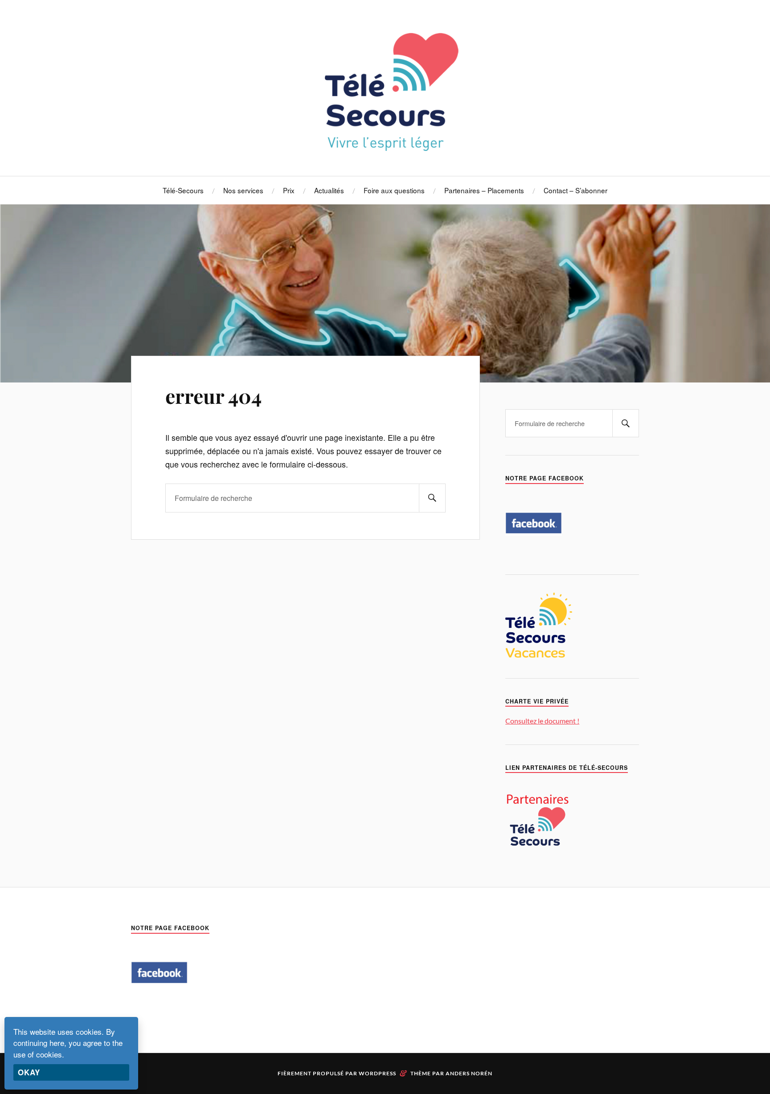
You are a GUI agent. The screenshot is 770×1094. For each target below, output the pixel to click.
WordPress (377, 1073)
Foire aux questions (394, 190)
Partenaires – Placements (484, 190)
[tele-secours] (385, 149)
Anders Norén (469, 1073)
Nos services (243, 190)
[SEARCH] (432, 498)
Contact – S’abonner (575, 190)
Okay (29, 1072)
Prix (289, 190)
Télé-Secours (183, 190)
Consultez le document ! (542, 720)
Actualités (329, 190)
